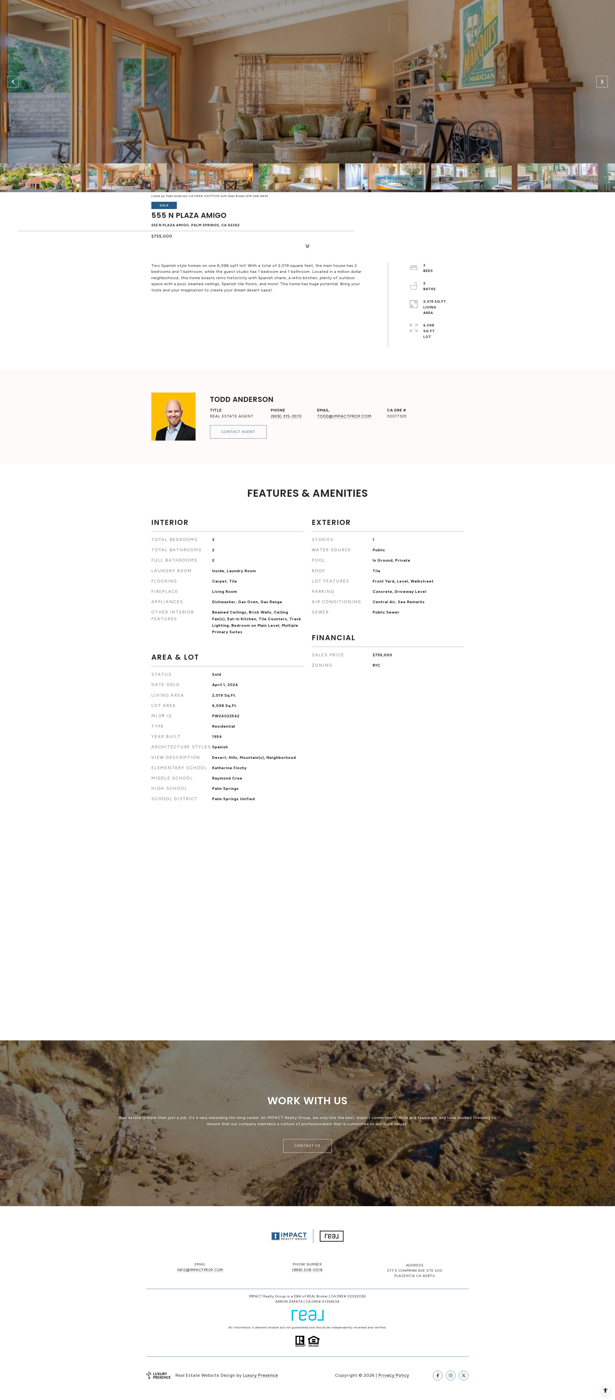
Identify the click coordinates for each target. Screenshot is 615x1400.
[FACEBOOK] (438, 1375)
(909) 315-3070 (286, 416)
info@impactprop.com (200, 1270)
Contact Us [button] (307, 1146)
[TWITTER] (463, 1375)
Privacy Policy (393, 1375)
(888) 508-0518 (307, 1270)
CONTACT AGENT (238, 432)
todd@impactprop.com (344, 416)
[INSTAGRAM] (450, 1375)
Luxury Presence (260, 1375)
